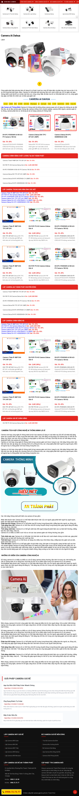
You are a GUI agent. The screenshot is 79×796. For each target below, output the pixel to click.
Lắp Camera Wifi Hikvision (13, 755)
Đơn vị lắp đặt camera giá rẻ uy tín (35, 793)
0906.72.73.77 (14, 782)
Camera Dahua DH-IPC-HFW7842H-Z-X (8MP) (21, 178)
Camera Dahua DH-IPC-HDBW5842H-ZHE (63, 136)
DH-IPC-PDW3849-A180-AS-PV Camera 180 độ (13, 136)
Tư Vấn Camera (68, 2)
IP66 (15, 104)
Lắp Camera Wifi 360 (11, 744)
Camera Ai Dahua (39, 99)
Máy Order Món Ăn (10, 715)
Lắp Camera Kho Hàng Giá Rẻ (51, 752)
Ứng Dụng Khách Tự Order (13, 701)
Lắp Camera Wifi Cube (11, 740)
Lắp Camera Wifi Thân (12, 748)
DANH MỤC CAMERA (10, 2)
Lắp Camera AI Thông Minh (10, 107)
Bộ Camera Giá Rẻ (55, 2)
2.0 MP (54, 104)
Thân (49, 104)
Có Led (5, 104)
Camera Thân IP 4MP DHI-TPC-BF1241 (19, 160)
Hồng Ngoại (33, 104)
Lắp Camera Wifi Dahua (12, 752)
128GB (11, 104)
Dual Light (43, 104)
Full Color (26, 104)
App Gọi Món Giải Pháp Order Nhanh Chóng (19, 685)
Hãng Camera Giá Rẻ (41, 2)
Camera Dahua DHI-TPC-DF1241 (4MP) (37, 136)
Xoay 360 (73, 104)
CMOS (67, 104)
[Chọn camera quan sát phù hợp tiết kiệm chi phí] (77, 17)
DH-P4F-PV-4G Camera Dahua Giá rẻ (20, 165)
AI (38, 104)
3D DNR (20, 104)
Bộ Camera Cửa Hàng (49, 748)
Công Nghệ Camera (26, 2)
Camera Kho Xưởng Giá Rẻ (51, 744)
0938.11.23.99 (14, 779)
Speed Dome (61, 104)
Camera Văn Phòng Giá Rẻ (51, 755)
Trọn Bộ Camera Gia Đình (50, 740)
